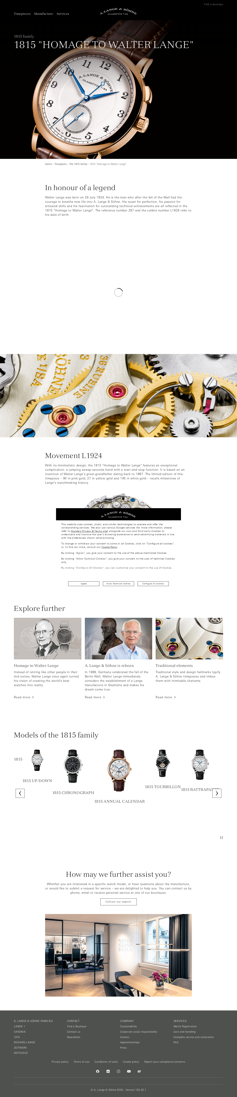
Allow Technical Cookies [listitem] (118, 584)
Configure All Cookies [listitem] (153, 584)
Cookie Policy (109, 547)
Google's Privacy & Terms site (89, 531)
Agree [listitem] (84, 584)
